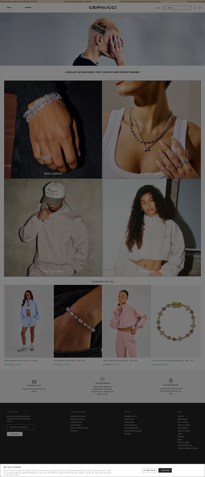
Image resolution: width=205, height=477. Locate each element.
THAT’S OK (165, 470)
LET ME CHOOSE (149, 470)
